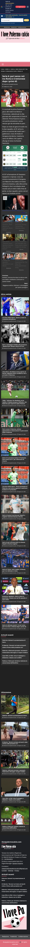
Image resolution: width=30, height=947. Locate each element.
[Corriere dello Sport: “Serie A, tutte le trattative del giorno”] (15, 306)
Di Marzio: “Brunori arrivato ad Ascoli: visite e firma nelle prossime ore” (14, 646)
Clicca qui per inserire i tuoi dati (8, 23)
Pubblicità (14, 27)
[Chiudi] (4, 7)
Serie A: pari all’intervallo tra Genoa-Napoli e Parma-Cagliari (13, 543)
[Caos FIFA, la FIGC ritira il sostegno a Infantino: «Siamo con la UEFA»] (15, 787)
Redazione (7, 27)
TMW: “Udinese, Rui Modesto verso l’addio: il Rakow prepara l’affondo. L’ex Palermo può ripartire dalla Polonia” (14, 402)
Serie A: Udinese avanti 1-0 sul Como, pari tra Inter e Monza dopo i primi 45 (14, 626)
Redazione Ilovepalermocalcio (11, 84)
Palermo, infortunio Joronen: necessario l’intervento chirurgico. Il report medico (15, 651)
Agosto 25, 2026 (22, 348)
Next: (15, 285)
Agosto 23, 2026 (22, 463)
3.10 (11, 155)
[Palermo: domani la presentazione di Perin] (15, 704)
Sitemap (10, 870)
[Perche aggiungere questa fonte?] (27, 7)
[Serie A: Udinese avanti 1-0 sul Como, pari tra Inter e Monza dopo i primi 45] (15, 614)
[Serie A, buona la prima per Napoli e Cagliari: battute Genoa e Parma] (15, 504)
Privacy (17, 870)
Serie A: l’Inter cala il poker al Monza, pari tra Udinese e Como (14, 570)
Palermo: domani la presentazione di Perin (14, 641)
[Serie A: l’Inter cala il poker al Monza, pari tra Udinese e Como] (15, 558)
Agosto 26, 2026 (22, 321)
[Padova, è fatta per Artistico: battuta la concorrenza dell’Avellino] (15, 815)
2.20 (14, 155)
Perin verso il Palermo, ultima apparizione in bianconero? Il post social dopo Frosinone (15, 430)
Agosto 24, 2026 (22, 405)
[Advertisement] (15, 52)
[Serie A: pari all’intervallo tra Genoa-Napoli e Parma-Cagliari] (15, 531)
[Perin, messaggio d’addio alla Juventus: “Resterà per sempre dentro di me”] (15, 333)
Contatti (4, 870)
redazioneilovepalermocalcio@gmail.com (15, 868)
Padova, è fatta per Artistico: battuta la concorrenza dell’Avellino (14, 662)
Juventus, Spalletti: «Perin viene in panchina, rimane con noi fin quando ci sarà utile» (14, 598)
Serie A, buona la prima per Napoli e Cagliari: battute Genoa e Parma (13, 516)
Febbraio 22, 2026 (8, 86)
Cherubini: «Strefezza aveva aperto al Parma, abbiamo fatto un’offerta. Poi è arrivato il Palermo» (14, 373)
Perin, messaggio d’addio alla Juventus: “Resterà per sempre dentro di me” (14, 345)
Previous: (14, 278)
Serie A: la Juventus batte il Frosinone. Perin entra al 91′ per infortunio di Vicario (14, 459)
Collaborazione (22, 27)
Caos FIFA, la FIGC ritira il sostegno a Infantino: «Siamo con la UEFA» (13, 656)
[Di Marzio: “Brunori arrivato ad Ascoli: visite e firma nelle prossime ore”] (15, 731)
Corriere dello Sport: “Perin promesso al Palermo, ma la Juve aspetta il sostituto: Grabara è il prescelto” (15, 488)
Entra (26, 20)
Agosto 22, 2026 (22, 518)
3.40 (7, 155)
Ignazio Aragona (17, 863)
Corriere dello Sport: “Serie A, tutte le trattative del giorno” (14, 318)
